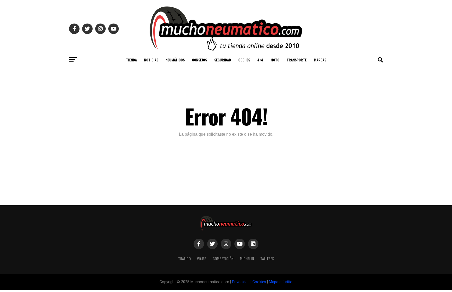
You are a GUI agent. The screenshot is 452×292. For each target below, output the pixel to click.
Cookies (259, 282)
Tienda (131, 59)
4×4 (260, 59)
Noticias (151, 59)
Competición (223, 258)
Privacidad (241, 282)
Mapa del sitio (280, 282)
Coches (244, 59)
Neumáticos (175, 59)
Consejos (199, 59)
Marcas (320, 59)
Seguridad (222, 59)
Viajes (201, 258)
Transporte (297, 59)
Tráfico (184, 258)
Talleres (267, 258)
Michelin (247, 258)
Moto (274, 59)
